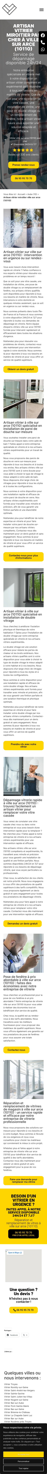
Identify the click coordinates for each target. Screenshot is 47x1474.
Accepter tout (24, 1454)
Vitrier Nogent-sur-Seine (16, 1399)
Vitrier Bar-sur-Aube (14, 1403)
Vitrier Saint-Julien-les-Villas (18, 1396)
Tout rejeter (23, 1468)
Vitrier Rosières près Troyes (17, 1421)
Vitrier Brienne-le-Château (17, 1412)
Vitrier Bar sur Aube (14, 1418)
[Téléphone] (43, 42)
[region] (23, 1448)
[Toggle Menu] (41, 9)
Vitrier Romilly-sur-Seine (16, 1387)
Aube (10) (32, 194)
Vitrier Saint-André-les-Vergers (19, 1390)
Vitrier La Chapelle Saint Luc (18, 1415)
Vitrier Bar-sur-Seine (14, 1409)
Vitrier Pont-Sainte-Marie (16, 1406)
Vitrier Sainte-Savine (14, 1393)
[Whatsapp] (43, 49)
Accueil (21, 194)
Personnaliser (23, 1461)
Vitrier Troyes (10, 1384)
